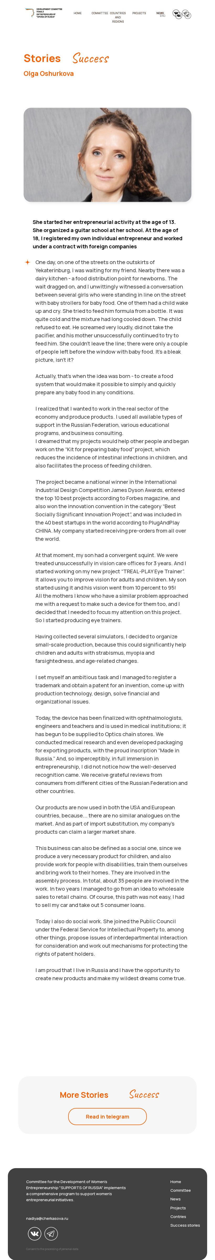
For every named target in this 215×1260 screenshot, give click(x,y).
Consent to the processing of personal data (52, 1249)
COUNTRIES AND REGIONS (118, 17)
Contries (178, 1216)
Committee (100, 13)
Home (175, 1181)
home (78, 13)
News (175, 1199)
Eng (162, 16)
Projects (139, 13)
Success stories (185, 1225)
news (160, 13)
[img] (43, 13)
